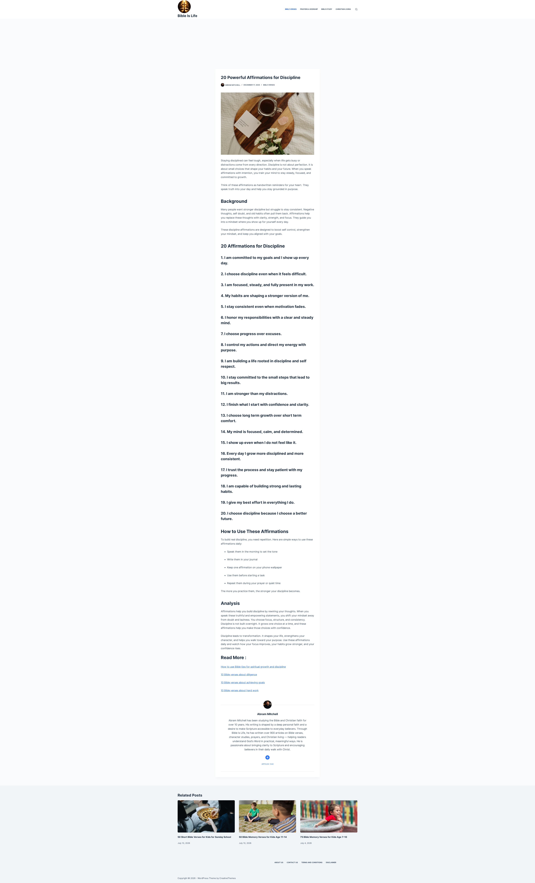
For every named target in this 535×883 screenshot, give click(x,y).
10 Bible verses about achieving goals (243, 682)
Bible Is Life (187, 16)
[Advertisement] (267, 39)
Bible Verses (291, 9)
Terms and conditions (311, 862)
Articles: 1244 (267, 764)
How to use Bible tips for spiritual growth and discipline (253, 666)
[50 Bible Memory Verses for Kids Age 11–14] (267, 816)
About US (278, 862)
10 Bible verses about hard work (240, 690)
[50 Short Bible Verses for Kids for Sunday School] (206, 816)
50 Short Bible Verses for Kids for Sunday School (204, 837)
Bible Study (326, 9)
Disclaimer (331, 862)
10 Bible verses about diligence (239, 674)
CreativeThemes (227, 878)
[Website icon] (267, 757)
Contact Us (292, 862)
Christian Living (343, 9)
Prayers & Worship (309, 9)
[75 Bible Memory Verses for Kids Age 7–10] (328, 816)
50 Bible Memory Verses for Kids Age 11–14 (263, 837)
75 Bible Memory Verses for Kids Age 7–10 (323, 837)
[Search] (356, 9)
